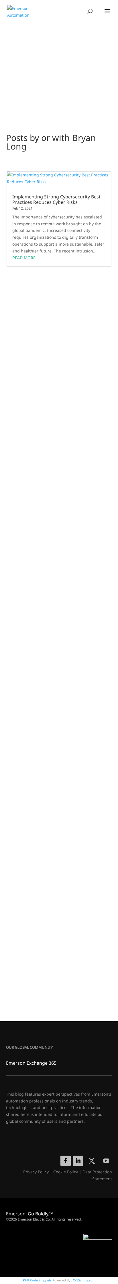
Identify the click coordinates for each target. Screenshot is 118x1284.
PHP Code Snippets (37, 1280)
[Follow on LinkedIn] (78, 1161)
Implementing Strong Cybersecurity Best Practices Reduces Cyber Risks (56, 199)
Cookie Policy (65, 1171)
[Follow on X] (92, 1161)
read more (24, 257)
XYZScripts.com (84, 1280)
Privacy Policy (36, 1171)
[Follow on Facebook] (65, 1161)
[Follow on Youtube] (106, 1161)
